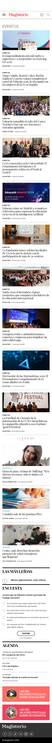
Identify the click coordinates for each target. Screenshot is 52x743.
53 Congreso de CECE (13, 654)
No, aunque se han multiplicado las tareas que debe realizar (26, 625)
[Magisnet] (18, 15)
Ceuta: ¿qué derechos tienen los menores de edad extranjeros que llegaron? (21, 553)
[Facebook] (5, 734)
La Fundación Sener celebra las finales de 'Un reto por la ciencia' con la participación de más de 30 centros (24, 253)
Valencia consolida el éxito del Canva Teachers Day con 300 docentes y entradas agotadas (23, 124)
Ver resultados (26, 638)
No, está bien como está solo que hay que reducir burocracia (27, 611)
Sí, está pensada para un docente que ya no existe (28, 618)
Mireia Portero (8, 132)
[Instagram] (26, 734)
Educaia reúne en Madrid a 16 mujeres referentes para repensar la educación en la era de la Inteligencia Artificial (24, 211)
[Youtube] (31, 734)
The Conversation (9, 561)
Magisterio (6, 66)
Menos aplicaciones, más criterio (28, 580)
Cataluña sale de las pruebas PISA (22, 514)
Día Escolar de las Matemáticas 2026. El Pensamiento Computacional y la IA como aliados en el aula (25, 379)
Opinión (5, 511)
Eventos (6, 53)
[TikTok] (15, 734)
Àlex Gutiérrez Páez (9, 482)
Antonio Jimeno (8, 518)
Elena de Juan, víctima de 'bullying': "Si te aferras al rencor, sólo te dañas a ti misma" (25, 474)
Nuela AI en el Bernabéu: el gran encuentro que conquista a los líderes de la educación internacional (25, 295)
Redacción (6, 302)
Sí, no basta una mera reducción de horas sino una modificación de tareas (26, 604)
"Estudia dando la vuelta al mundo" (20, 677)
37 (32, 438)
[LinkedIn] (21, 734)
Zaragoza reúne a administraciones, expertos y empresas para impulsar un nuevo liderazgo (24, 337)
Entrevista (7, 468)
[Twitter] (10, 734)
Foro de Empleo (10, 666)
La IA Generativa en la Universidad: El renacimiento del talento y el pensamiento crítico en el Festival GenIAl (24, 168)
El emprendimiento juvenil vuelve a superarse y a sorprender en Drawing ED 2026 (24, 59)
